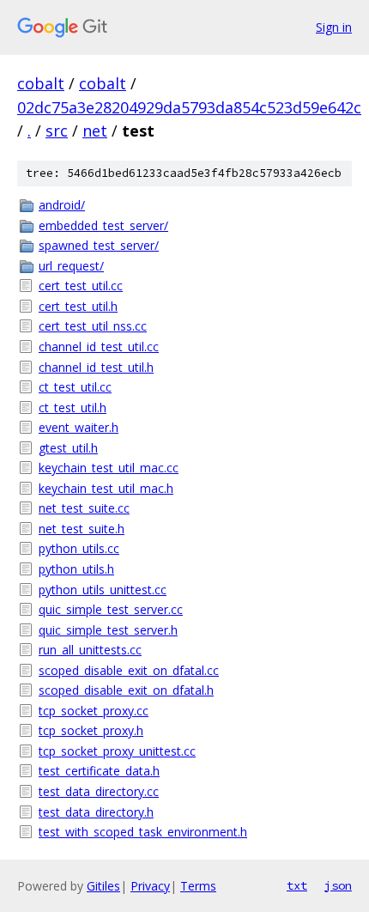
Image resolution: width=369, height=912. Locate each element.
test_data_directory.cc (99, 791)
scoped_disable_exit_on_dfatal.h (126, 690)
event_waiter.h (78, 427)
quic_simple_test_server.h (108, 630)
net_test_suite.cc (84, 508)
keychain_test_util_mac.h (106, 488)
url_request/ (71, 266)
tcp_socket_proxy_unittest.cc (117, 751)
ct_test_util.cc (75, 387)
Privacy (150, 886)
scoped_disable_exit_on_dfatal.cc (129, 670)
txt (297, 885)
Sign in (334, 27)
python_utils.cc (79, 548)
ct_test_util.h (72, 407)
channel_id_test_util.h (96, 367)
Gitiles (103, 886)
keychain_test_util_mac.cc (108, 467)
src (56, 130)
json (338, 885)
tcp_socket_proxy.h (91, 730)
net (94, 130)
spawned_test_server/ (99, 245)
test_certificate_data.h (99, 771)
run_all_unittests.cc (90, 649)
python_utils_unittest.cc (102, 589)
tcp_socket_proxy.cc (93, 710)
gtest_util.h (68, 448)
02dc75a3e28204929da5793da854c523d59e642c (189, 107)
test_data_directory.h (96, 812)
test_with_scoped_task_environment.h (143, 832)
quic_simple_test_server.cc (111, 609)
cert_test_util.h (78, 306)
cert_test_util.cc (81, 285)
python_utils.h (76, 569)
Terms (198, 886)
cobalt (40, 83)
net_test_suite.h (81, 528)
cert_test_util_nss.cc (93, 326)
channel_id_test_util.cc (99, 346)
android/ (62, 205)
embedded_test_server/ (103, 225)
